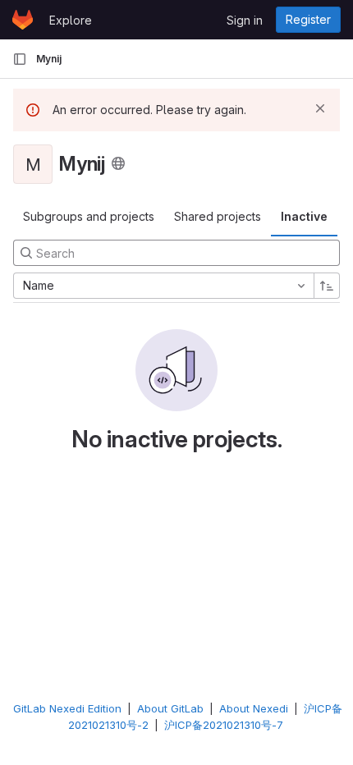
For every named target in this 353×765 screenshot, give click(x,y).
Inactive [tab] (304, 216)
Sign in (245, 20)
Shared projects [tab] (217, 216)
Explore (70, 20)
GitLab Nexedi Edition (67, 708)
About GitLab (170, 708)
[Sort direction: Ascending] (327, 286)
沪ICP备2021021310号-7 (223, 724)
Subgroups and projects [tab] (88, 216)
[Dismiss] (320, 108)
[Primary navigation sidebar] (20, 59)
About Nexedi (253, 708)
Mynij (49, 59)
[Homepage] (22, 20)
